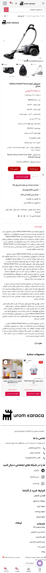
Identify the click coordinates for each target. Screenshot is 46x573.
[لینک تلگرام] (18, 216)
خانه (42, 16)
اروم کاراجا (24, 210)
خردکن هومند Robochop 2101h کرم (33, 382)
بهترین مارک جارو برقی (32, 304)
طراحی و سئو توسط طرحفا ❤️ (11, 557)
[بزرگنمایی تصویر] (40, 58)
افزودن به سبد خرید (22, 177)
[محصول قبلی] (7, 16)
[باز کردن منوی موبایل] (43, 3)
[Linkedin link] (21, 216)
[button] (33, 394)
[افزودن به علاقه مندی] (27, 362)
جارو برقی (21, 16)
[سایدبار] (43, 174)
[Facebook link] (30, 216)
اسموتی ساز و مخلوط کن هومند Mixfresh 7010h (12, 382)
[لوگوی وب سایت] (27, 3)
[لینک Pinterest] (24, 216)
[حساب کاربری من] (16, 3)
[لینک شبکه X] (27, 216)
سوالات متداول (39, 501)
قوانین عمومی (39, 495)
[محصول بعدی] (3, 16)
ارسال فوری (32, 210)
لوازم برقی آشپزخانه (32, 16)
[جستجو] (6, 9)
